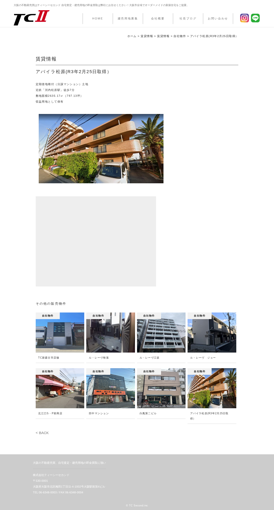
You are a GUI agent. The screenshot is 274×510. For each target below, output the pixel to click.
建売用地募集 (128, 18)
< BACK (42, 433)
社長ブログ (188, 18)
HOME (97, 18)
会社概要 (158, 18)
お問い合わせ (218, 18)
